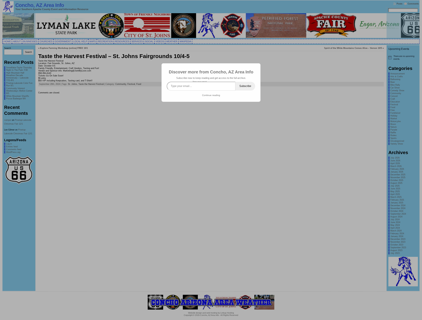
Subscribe (245, 86)
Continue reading (211, 95)
